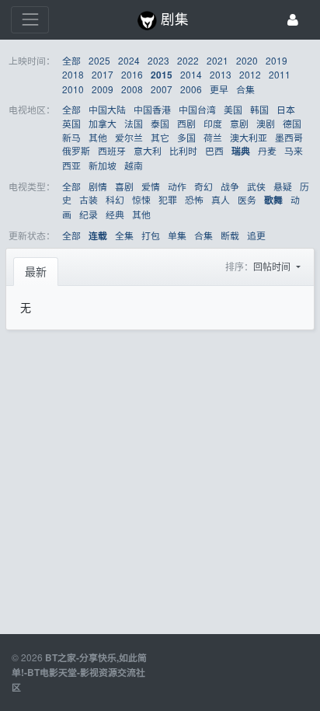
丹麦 (267, 150)
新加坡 (103, 165)
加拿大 (103, 123)
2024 (129, 60)
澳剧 (265, 123)
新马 (71, 137)
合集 (245, 89)
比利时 (183, 150)
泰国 (160, 123)
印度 (212, 123)
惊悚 (141, 199)
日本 (286, 109)
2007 (161, 89)
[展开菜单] (30, 19)
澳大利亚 (248, 137)
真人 (220, 199)
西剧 (186, 123)
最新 (36, 271)
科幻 (115, 199)
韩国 (259, 109)
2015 (161, 75)
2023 (158, 60)
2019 (276, 60)
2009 (102, 89)
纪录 (88, 214)
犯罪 (167, 199)
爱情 (150, 186)
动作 (177, 186)
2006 (191, 89)
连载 (98, 235)
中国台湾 (197, 109)
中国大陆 (107, 109)
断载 (230, 235)
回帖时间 (273, 266)
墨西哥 (289, 137)
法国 (133, 123)
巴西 (214, 150)
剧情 (98, 186)
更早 (219, 89)
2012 (250, 74)
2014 (191, 74)
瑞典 (240, 151)
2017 (102, 74)
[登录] (292, 19)
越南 (133, 165)
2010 (73, 89)
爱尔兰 (129, 137)
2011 (279, 74)
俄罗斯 (76, 150)
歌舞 (273, 200)
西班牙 (112, 150)
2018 (73, 74)
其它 (160, 137)
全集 (124, 235)
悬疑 (282, 186)
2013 (220, 74)
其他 (98, 137)
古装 (88, 199)
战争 (230, 186)
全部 (71, 60)
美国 (233, 109)
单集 (177, 235)
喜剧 (124, 186)
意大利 (148, 150)
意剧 (239, 123)
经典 (115, 214)
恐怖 (194, 199)
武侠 (256, 186)
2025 (99, 60)
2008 (132, 89)
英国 (71, 123)
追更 (256, 235)
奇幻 (203, 186)
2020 (247, 60)
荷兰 (212, 137)
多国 (186, 137)
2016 (132, 74)
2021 (217, 60)
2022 (188, 60)
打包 (150, 235)
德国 (292, 123)
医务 (247, 199)
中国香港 (152, 109)
